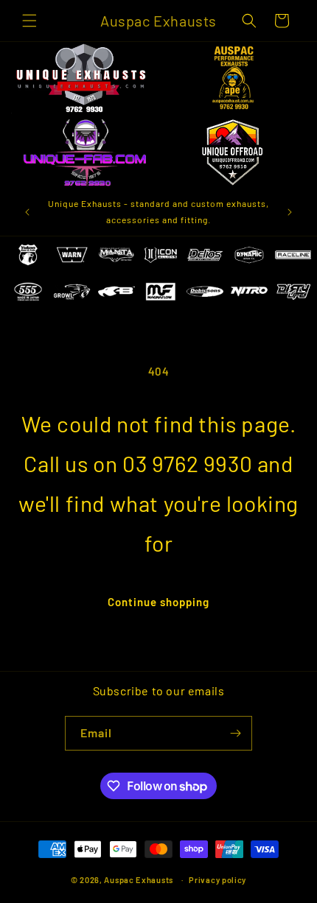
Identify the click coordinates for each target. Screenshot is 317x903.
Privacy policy (217, 880)
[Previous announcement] (27, 212)
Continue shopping (158, 601)
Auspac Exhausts (138, 880)
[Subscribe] (235, 733)
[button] (29, 20)
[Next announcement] (290, 212)
